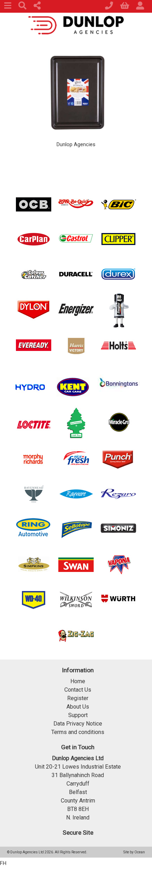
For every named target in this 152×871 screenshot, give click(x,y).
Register (77, 698)
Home (77, 681)
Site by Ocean (134, 852)
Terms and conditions (77, 732)
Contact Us (77, 689)
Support (78, 715)
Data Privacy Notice (77, 723)
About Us (77, 706)
